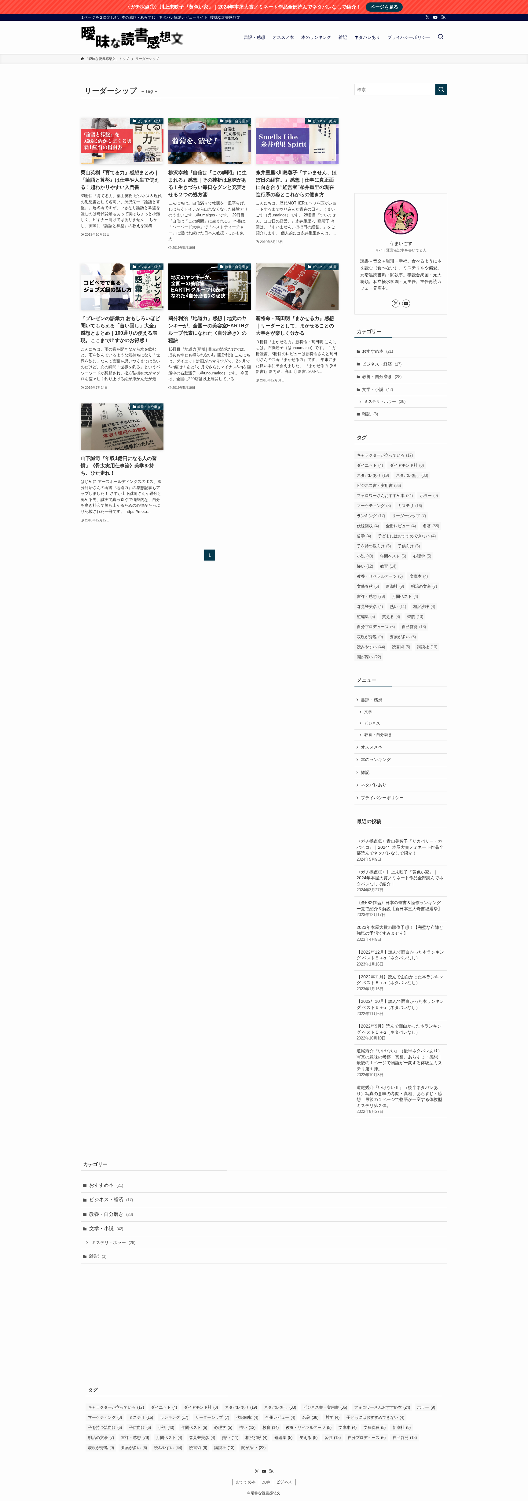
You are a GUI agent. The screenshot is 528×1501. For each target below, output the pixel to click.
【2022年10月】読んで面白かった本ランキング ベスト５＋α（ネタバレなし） (400, 1007)
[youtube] (435, 17)
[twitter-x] (427, 17)
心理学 (422, 556)
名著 (431, 526)
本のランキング (376, 759)
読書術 (401, 647)
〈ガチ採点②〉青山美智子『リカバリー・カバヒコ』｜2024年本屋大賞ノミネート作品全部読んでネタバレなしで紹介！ (400, 850)
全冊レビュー (401, 526)
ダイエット (370, 465)
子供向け (409, 546)
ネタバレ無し (412, 475)
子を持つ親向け (374, 546)
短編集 (366, 616)
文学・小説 (377, 389)
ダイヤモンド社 (407, 465)
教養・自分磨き (382, 376)
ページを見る (384, 6)
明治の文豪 (424, 586)
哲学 (364, 536)
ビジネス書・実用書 (379, 485)
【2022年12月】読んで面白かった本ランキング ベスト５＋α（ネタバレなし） (400, 958)
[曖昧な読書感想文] (132, 37)
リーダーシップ (409, 515)
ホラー (429, 495)
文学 (368, 712)
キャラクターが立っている (385, 455)
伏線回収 (368, 526)
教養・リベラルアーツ (380, 576)
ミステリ (410, 505)
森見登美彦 (370, 606)
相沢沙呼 (424, 606)
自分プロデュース (376, 626)
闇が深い (369, 657)
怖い (365, 566)
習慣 (415, 616)
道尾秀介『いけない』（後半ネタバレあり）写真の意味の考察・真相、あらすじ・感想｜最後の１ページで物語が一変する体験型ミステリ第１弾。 (399, 1062)
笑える (391, 616)
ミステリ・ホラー (384, 401)
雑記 (370, 413)
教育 (388, 566)
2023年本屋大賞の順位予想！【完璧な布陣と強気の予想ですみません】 (400, 933)
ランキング (371, 515)
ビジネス (372, 723)
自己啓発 (414, 626)
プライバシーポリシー (382, 797)
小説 (365, 556)
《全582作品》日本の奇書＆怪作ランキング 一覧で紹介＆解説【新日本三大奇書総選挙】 (399, 908)
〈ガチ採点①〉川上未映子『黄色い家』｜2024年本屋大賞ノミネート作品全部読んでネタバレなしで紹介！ (400, 881)
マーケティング (374, 505)
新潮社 (395, 586)
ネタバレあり (373, 475)
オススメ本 (371, 747)
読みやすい (371, 647)
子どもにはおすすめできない (407, 536)
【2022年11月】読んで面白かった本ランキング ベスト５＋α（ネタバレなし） (400, 982)
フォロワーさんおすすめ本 (385, 495)
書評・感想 (371, 596)
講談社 (427, 647)
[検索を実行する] (441, 89)
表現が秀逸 (370, 637)
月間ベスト (405, 596)
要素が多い (403, 637)
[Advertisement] (400, 144)
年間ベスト (393, 556)
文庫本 (419, 576)
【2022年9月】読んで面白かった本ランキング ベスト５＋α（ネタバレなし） (399, 1032)
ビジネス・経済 (382, 364)
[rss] (443, 17)
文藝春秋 (368, 586)
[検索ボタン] (440, 37)
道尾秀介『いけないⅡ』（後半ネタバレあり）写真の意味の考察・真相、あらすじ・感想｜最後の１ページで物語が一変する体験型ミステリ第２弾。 (399, 1099)
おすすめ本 (377, 351)
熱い (398, 606)
